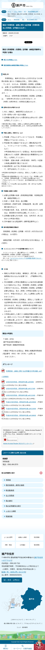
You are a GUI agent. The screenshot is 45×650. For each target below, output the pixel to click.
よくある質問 (8, 537)
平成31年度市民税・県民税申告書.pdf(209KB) (21, 402)
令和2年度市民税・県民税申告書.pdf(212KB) (20, 395)
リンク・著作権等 (22, 627)
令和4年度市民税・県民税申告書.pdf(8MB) (20, 382)
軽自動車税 (10, 490)
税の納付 (9, 501)
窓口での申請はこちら (10, 60)
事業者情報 (16, 19)
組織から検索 (22, 537)
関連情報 (9, 516)
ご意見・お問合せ (13, 580)
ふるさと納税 (11, 511)
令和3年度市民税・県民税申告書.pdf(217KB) (20, 388)
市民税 (8, 480)
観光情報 (36, 545)
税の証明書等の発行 (33, 11)
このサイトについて (17, 619)
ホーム (9, 11)
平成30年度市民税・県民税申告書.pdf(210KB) (21, 408)
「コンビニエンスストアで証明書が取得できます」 (26, 258)
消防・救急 (8, 545)
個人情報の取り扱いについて (13, 623)
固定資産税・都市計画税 (15, 485)
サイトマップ (30, 619)
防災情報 (36, 537)
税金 (23, 19)
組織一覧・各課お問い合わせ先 (13, 572)
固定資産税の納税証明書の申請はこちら (16, 65)
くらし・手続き (18, 11)
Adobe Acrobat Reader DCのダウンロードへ (18, 443)
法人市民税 (10, 495)
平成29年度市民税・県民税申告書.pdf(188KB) (21, 415)
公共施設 (22, 545)
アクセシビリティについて (32, 623)
